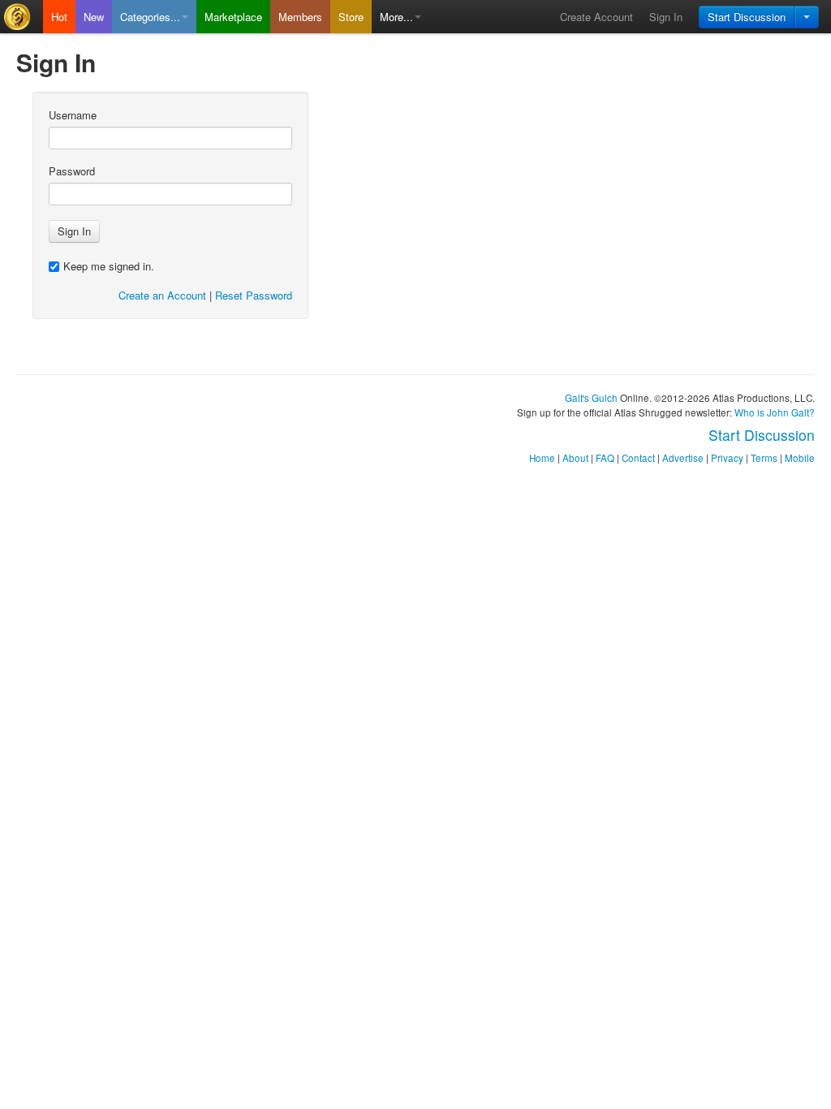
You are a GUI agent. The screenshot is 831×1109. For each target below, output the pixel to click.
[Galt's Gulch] (21, 16)
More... (396, 16)
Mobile (800, 457)
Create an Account (162, 295)
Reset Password (253, 295)
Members (300, 16)
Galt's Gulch (591, 397)
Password (72, 171)
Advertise (683, 457)
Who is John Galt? (774, 412)
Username (73, 115)
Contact (638, 457)
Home (542, 457)
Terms (764, 457)
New (94, 16)
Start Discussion (747, 16)
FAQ (605, 457)
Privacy (727, 457)
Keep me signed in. (108, 266)
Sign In (665, 16)
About (575, 457)
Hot (59, 16)
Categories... (150, 16)
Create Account (596, 16)
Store (351, 16)
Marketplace (233, 16)
